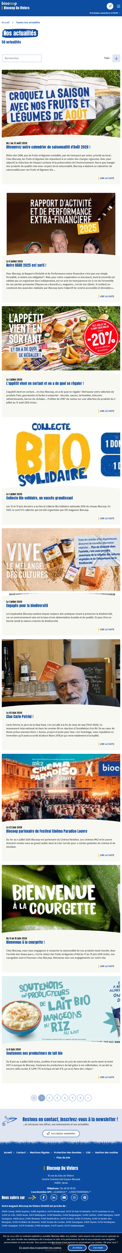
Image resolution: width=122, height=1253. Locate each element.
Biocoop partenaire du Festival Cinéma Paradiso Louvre (46, 831)
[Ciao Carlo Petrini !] (61, 674)
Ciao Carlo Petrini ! (19, 717)
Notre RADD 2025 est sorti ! (26, 265)
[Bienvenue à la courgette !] (61, 899)
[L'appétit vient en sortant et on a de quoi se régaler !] (61, 340)
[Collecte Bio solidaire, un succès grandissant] (61, 455)
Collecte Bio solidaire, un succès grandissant (39, 498)
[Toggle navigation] (118, 7)
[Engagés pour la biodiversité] (61, 563)
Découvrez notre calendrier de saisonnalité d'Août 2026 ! (48, 147)
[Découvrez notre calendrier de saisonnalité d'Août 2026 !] (61, 104)
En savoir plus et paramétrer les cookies (40, 1247)
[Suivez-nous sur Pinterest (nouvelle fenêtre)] (84, 1197)
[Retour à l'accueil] (9, 3)
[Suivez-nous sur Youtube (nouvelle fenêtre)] (64, 1197)
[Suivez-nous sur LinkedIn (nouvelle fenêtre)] (54, 1197)
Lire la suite (108, 178)
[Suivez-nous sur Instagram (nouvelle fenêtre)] (74, 1197)
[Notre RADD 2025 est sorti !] (61, 222)
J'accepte (98, 1247)
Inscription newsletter (63, 1133)
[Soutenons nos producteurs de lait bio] (61, 1010)
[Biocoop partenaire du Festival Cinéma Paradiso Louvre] (61, 788)
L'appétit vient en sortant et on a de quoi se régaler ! (45, 383)
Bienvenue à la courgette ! (25, 942)
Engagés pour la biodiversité (27, 605)
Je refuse (77, 1247)
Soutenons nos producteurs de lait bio (34, 1053)
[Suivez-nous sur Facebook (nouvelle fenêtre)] (43, 1197)
